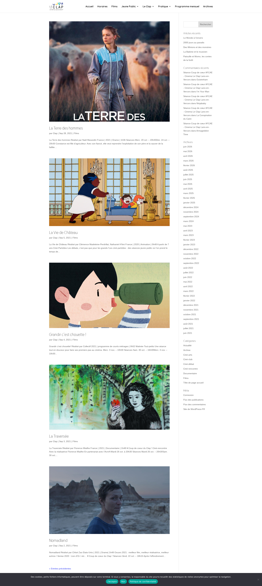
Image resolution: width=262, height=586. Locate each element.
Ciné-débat (188, 364)
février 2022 (189, 296)
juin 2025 (187, 179)
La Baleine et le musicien (195, 52)
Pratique (163, 6)
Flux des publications (193, 400)
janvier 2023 (189, 244)
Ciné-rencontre (190, 369)
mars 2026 (188, 160)
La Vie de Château (63, 232)
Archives (208, 6)
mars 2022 (188, 291)
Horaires (102, 6)
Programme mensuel (187, 6)
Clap (55, 133)
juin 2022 (187, 277)
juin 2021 (187, 333)
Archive (186, 350)
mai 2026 (187, 151)
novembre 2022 (190, 254)
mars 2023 (188, 235)
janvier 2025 (189, 202)
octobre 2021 (189, 314)
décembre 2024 (190, 207)
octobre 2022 (189, 258)
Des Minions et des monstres (197, 47)
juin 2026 (187, 146)
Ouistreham (202, 79)
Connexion (188, 395)
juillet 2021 (188, 328)
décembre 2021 (190, 305)
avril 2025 (188, 188)
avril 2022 (188, 286)
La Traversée (59, 436)
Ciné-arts (187, 355)
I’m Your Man (202, 91)
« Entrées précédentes (60, 568)
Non (123, 581)
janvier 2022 (189, 300)
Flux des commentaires (194, 404)
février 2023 (189, 240)
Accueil (89, 6)
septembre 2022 (191, 263)
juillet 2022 (188, 272)
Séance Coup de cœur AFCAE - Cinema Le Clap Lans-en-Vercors (197, 76)
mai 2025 (187, 184)
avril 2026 (188, 156)
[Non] (258, 579)
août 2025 (188, 170)
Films (114, 6)
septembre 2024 (191, 216)
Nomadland (58, 540)
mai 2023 (187, 226)
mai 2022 (187, 282)
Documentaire (190, 373)
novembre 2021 (190, 310)
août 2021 (188, 324)
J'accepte (112, 581)
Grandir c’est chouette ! (67, 334)
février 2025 (189, 198)
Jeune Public (128, 6)
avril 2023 (188, 230)
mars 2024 (188, 221)
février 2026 (189, 165)
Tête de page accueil (193, 382)
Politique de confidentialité (143, 581)
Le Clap (147, 6)
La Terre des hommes (66, 128)
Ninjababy (201, 103)
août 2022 (188, 268)
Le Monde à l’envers (193, 38)
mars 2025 (188, 193)
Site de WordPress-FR (194, 409)
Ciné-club (187, 359)
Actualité (187, 345)
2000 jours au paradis (193, 42)
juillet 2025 (188, 174)
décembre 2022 (190, 249)
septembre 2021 (191, 319)
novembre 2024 (190, 212)
